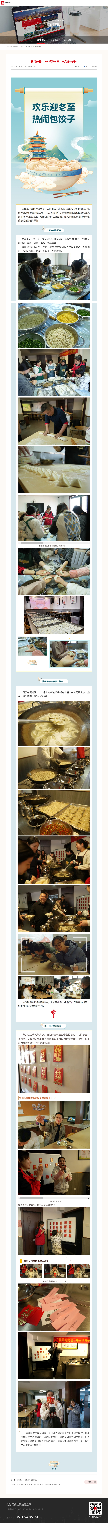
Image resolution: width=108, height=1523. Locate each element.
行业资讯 (54, 40)
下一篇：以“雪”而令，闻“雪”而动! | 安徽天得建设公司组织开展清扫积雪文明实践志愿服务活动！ (36, 1485)
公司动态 (41, 40)
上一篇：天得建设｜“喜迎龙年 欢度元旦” (24, 1480)
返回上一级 (92, 1482)
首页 (22, 46)
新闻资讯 (29, 46)
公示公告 (67, 40)
